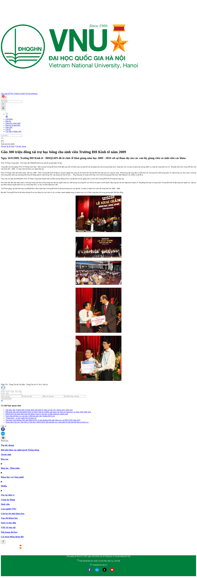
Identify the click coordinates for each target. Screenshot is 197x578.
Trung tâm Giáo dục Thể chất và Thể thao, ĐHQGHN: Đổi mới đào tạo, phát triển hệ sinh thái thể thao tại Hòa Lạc (47, 422)
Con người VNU (8, 509)
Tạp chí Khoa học (9, 518)
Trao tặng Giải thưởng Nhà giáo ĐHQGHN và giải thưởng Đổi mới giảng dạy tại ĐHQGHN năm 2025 (42, 420)
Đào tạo (8, 121)
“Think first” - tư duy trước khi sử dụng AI (20, 418)
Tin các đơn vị (7, 495)
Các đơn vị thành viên (13, 131)
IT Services (27, 94)
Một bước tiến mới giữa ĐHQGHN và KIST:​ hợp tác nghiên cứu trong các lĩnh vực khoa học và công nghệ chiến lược (48, 412)
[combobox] (4, 97)
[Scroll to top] (3, 542)
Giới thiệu (9, 119)
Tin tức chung (21, 146)
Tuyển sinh (6, 454)
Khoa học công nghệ (13, 123)
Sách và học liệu (8, 523)
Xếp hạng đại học (9, 532)
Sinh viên (8, 127)
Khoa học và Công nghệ (12, 477)
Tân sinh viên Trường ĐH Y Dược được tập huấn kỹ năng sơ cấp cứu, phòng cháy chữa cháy (39, 410)
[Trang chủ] (69, 91)
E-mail (21, 94)
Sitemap (35, 94)
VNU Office (14, 94)
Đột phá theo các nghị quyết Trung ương (20, 450)
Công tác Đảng (8, 499)
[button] (98, 429)
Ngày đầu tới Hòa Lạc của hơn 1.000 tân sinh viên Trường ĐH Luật (30, 416)
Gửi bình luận (6, 399)
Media (4, 486)
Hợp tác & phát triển (12, 125)
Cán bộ (8, 129)
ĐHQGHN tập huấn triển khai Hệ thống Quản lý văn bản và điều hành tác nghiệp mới (36, 414)
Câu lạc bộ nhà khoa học (13, 513)
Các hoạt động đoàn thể (12, 536)
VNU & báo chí (8, 527)
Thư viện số (5, 94)
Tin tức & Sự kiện (7, 146)
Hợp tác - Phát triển (10, 468)
